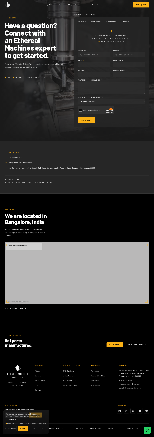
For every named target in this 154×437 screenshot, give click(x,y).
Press (77, 5)
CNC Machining (68, 371)
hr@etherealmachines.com (45, 182)
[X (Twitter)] (133, 410)
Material (82, 50)
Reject (11, 428)
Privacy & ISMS (80, 428)
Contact (95, 5)
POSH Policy (128, 428)
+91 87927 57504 (15, 157)
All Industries (95, 385)
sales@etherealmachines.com (130, 388)
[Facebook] (139, 410)
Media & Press (40, 380)
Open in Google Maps (15, 308)
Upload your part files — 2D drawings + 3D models (103, 22)
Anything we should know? (91, 80)
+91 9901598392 (24, 182)
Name (81, 60)
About (37, 371)
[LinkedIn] (119, 410)
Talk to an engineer (137, 345)
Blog (70, 5)
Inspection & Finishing (71, 385)
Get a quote (141, 5)
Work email (119, 60)
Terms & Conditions (97, 428)
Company (81, 70)
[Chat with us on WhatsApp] (147, 430)
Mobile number (120, 70)
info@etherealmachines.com (20, 163)
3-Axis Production (69, 380)
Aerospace (95, 371)
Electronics (95, 380)
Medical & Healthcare (98, 376)
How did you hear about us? (92, 97)
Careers (85, 5)
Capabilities (49, 5)
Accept (23, 428)
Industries (61, 5)
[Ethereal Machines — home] (7, 5)
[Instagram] (126, 410)
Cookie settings (142, 428)
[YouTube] (146, 410)
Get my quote (87, 120)
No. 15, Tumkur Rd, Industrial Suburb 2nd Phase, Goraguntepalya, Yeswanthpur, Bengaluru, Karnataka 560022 (52, 168)
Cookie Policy (114, 428)
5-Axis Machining (69, 376)
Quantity (117, 50)
